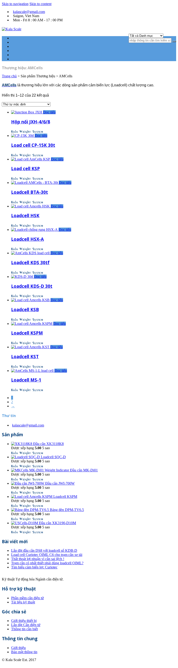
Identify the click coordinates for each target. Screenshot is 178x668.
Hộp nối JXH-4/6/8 (30, 122)
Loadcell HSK (25, 215)
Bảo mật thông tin (24, 652)
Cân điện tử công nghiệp (29, 46)
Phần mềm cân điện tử (27, 55)
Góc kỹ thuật (20, 59)
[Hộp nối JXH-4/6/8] (27, 112)
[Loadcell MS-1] (32, 371)
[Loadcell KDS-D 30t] (22, 277)
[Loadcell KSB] (31, 300)
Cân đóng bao (21, 51)
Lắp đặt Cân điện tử (25, 625)
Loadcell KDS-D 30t (31, 286)
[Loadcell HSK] (31, 206)
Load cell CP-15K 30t (33, 145)
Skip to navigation (15, 4)
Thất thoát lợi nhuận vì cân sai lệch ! (37, 559)
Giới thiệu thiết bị (24, 621)
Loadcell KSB (25, 309)
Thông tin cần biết (24, 629)
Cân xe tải (18, 42)
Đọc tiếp (49, 112)
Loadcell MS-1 (26, 380)
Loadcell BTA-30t (29, 192)
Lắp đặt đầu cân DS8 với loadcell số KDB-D (44, 550)
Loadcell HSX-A (27, 239)
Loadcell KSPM (27, 333)
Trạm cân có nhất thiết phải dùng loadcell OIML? (47, 563)
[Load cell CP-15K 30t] (23, 136)
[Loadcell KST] (30, 347)
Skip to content (40, 4)
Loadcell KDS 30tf (30, 262)
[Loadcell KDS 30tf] (31, 253)
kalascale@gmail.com (29, 12)
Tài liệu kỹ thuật (23, 602)
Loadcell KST (25, 356)
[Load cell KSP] (31, 159)
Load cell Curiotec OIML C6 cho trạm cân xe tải (46, 555)
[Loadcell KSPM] (32, 324)
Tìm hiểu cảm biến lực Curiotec (34, 567)
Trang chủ (18, 38)
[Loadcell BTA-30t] (35, 183)
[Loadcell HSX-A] (35, 230)
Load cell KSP (25, 168)
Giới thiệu (18, 648)
